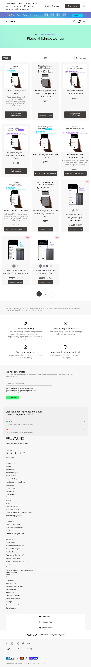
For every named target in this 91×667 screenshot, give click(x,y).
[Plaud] (11, 21)
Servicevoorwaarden (13, 595)
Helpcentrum (10, 539)
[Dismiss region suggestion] (83, 6)
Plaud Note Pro (11, 463)
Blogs (7, 503)
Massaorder (10, 485)
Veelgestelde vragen (13, 549)
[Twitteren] (18, 643)
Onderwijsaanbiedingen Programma (19, 512)
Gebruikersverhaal (12, 506)
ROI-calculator (11, 491)
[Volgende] (52, 294)
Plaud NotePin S (11, 470)
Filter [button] (7, 58)
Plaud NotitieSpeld (12, 473)
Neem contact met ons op (15, 546)
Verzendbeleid (11, 589)
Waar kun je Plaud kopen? (15, 555)
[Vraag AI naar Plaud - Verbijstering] (24, 453)
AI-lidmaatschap (11, 479)
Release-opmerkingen (13, 558)
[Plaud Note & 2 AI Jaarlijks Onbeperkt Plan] (45, 250)
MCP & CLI (9, 531)
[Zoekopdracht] (74, 21)
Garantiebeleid (11, 592)
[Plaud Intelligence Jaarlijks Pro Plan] (45, 138)
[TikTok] (24, 643)
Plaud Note (9, 466)
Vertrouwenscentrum (13, 599)
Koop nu (77, 15)
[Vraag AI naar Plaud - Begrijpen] (19, 453)
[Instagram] (13, 643)
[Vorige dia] (10, 15)
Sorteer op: (81, 58)
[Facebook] (7, 643)
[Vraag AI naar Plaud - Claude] (11, 453)
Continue (72, 6)
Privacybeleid (10, 580)
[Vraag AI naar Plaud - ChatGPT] (7, 453)
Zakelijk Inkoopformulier (14, 527)
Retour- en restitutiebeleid (14, 586)
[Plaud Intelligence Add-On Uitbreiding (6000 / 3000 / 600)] (45, 76)
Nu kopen (64, 15)
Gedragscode (10, 602)
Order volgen (10, 543)
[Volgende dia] (80, 15)
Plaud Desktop (11, 476)
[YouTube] (29, 643)
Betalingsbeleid (11, 583)
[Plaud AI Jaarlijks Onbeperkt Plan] (75, 76)
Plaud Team (10, 521)
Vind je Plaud (10, 488)
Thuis (36, 34)
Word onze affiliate (12, 509)
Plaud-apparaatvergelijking (15, 482)
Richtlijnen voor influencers (15, 605)
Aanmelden (13, 397)
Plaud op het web (12, 552)
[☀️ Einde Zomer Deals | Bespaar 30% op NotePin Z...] (45, 15)
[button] (52, 6)
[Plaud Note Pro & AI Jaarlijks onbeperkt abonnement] (75, 194)
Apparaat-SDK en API (13, 524)
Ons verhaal (10, 500)
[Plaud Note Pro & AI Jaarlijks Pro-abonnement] (16, 250)
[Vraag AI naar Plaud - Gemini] (15, 453)
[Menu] (83, 21)
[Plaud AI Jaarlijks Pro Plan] (16, 76)
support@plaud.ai (12, 572)
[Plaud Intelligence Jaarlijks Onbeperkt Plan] (16, 138)
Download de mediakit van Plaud (17, 561)
